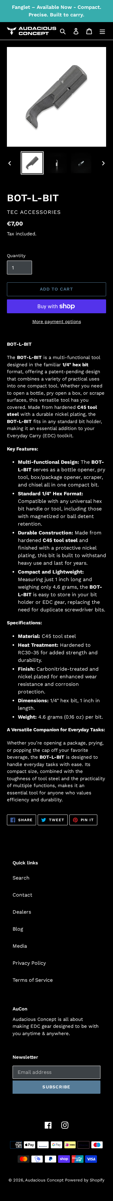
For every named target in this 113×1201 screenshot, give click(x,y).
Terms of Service (33, 980)
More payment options (56, 321)
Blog (18, 929)
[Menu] (102, 31)
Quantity (16, 255)
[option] (32, 163)
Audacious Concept (44, 1180)
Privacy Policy (29, 963)
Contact (22, 895)
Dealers (22, 912)
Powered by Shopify (85, 1180)
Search (21, 878)
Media (20, 946)
